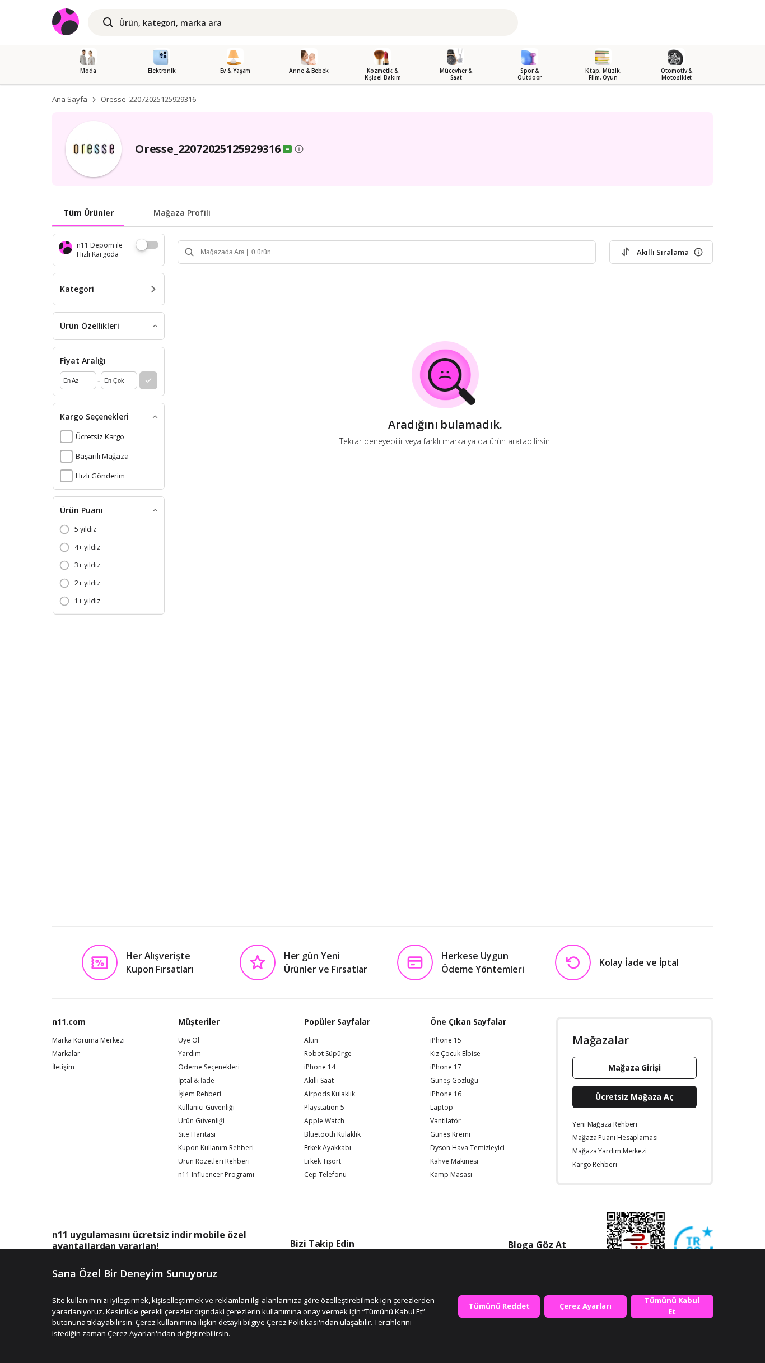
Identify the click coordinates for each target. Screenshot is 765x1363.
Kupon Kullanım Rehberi (216, 1147)
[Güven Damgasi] (693, 1246)
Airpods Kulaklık (329, 1094)
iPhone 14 (319, 1067)
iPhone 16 (445, 1094)
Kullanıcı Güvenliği (206, 1107)
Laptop (441, 1107)
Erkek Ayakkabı (327, 1147)
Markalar (66, 1053)
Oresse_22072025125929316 (148, 99)
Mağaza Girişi (634, 1067)
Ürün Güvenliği (201, 1121)
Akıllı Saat (319, 1080)
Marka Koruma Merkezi (88, 1040)
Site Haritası (197, 1134)
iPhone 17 (445, 1067)
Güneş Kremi (450, 1134)
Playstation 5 (324, 1107)
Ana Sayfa (69, 99)
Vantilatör (445, 1121)
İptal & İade (196, 1080)
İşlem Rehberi (199, 1094)
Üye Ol (188, 1040)
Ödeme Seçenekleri (209, 1067)
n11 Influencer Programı (216, 1174)
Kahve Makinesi (454, 1161)
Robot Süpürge (328, 1053)
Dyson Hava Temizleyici (467, 1147)
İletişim (63, 1067)
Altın (311, 1040)
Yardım (189, 1053)
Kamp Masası (451, 1174)
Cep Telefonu (325, 1174)
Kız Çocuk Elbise (455, 1053)
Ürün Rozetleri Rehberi (214, 1161)
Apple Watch (324, 1121)
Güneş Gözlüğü (454, 1080)
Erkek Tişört (322, 1161)
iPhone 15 (445, 1040)
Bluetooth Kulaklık (332, 1134)
